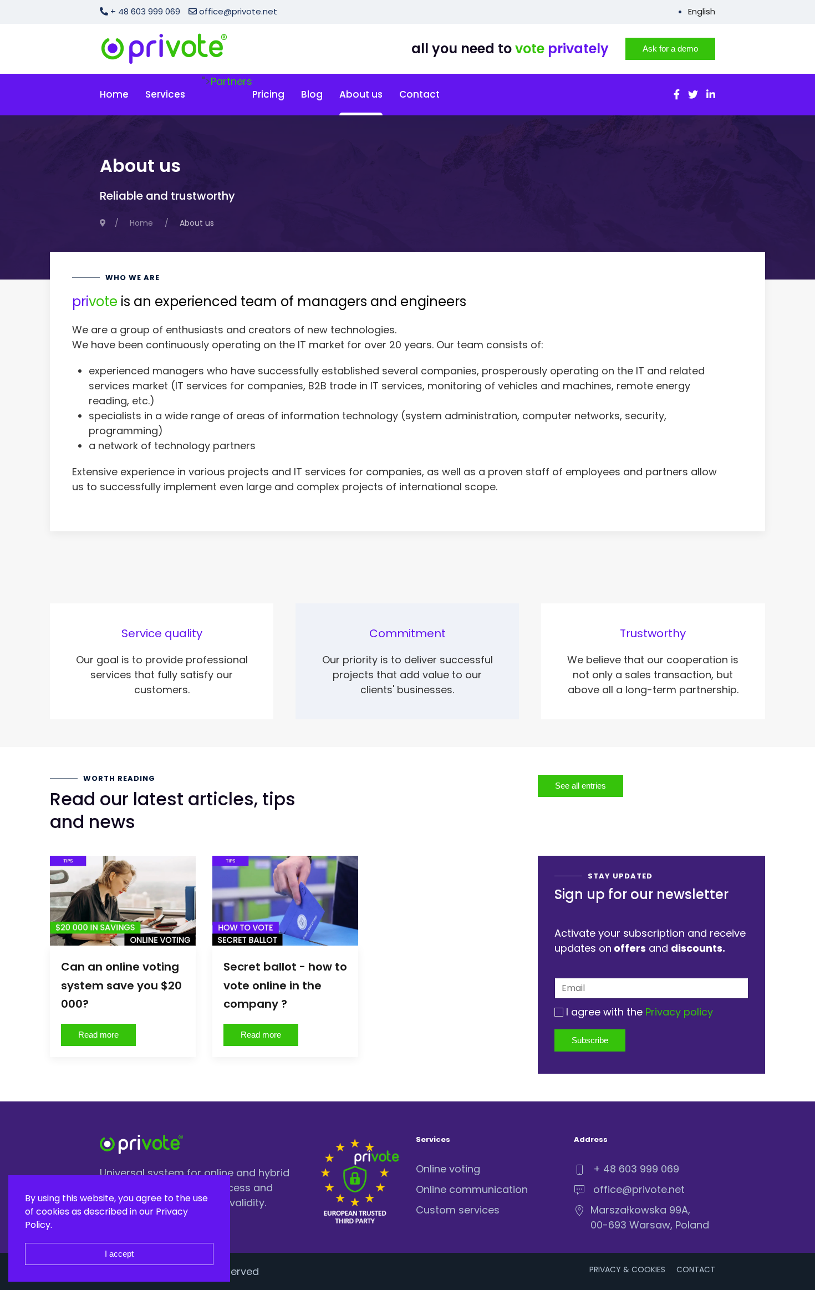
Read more (98, 1034)
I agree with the (638, 1012)
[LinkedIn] (710, 94)
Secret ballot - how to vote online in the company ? (285, 985)
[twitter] (693, 94)
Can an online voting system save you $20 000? (121, 985)
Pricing (268, 94)
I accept (119, 1253)
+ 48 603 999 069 (636, 1169)
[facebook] (677, 94)
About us (361, 94)
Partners (231, 81)
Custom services (458, 1210)
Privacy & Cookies (627, 1269)
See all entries (580, 785)
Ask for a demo (670, 48)
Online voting (448, 1169)
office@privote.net (237, 11)
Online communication (472, 1189)
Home (114, 94)
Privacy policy (679, 1012)
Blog (312, 94)
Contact (419, 94)
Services (165, 94)
